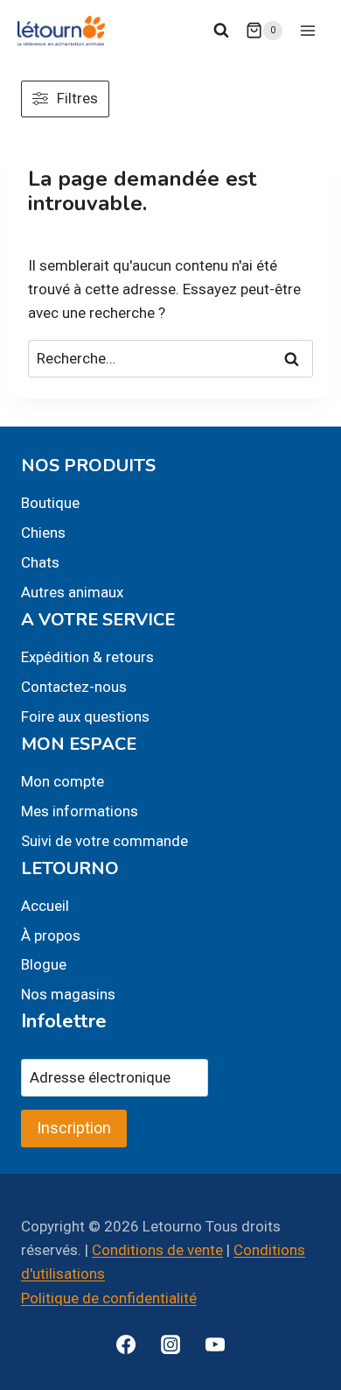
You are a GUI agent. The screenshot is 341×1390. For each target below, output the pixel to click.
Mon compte (62, 781)
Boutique (50, 503)
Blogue (43, 964)
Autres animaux (72, 592)
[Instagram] (170, 1344)
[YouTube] (215, 1344)
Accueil (45, 905)
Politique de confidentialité (109, 1298)
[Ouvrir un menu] (307, 30)
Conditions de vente (157, 1250)
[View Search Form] (221, 30)
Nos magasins (68, 994)
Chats (40, 562)
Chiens (43, 532)
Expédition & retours (87, 657)
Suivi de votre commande (104, 841)
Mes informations (79, 811)
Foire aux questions (85, 716)
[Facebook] (126, 1344)
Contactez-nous (74, 686)
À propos (50, 935)
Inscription (74, 1127)
